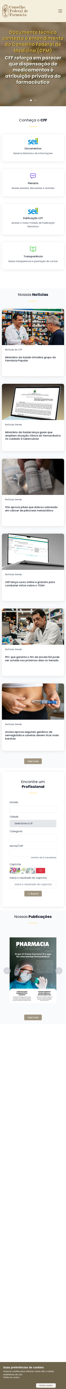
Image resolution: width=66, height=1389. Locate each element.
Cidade (14, 817)
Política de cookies (11, 1377)
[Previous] (7, 60)
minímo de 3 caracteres (43, 857)
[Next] (58, 60)
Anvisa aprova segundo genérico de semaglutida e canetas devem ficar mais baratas (32, 735)
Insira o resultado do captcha (28, 878)
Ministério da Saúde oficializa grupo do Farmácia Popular (30, 359)
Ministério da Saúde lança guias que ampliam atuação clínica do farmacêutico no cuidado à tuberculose (33, 435)
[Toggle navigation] (60, 11)
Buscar (34, 893)
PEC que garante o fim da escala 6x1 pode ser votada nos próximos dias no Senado (32, 658)
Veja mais (33, 761)
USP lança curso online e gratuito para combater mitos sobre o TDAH (30, 583)
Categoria (16, 831)
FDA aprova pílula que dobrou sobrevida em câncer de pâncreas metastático (31, 508)
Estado (14, 802)
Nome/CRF (16, 846)
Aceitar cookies (46, 1385)
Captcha (15, 864)
